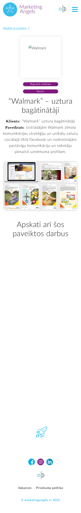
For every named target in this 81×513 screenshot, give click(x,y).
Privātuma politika (49, 488)
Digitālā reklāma (40, 84)
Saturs (40, 91)
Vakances (25, 488)
